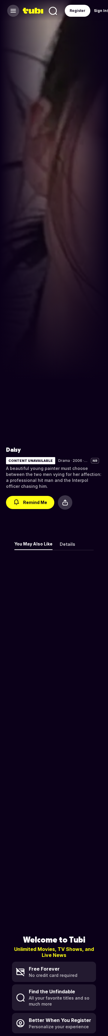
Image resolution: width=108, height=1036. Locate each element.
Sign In (100, 10)
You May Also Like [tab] (33, 543)
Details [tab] (67, 544)
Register (78, 10)
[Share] (65, 502)
